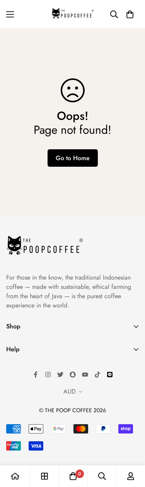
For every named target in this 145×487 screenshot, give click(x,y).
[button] (130, 14)
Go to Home (73, 158)
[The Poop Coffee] (72, 14)
